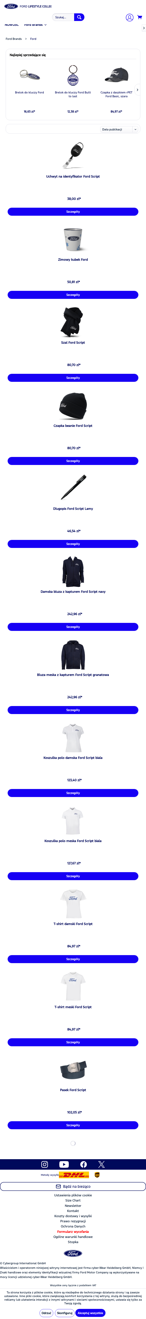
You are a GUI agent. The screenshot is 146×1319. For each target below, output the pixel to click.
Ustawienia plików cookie (73, 1195)
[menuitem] (67, 17)
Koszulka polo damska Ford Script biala (73, 758)
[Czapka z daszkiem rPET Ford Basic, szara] (116, 75)
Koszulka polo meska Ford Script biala (73, 841)
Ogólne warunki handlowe (73, 1237)
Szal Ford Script (73, 342)
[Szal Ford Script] (73, 322)
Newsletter (73, 1206)
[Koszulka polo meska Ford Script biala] (73, 821)
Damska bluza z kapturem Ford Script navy (73, 592)
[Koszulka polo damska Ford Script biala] (73, 738)
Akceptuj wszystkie (90, 1313)
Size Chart (73, 1200)
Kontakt (73, 1211)
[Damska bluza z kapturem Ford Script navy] (73, 571)
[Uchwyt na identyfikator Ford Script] (73, 156)
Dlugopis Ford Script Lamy (73, 509)
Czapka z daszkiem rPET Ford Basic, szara (117, 94)
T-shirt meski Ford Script (73, 1007)
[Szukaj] (79, 17)
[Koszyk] (140, 17)
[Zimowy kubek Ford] (73, 239)
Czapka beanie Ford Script (73, 426)
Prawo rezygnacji (73, 1221)
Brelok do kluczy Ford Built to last (73, 94)
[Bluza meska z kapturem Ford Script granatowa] (73, 655)
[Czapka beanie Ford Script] (73, 405)
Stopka (73, 1242)
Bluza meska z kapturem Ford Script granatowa (73, 675)
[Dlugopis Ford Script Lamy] (73, 488)
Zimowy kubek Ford (73, 259)
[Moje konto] (128, 18)
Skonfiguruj (64, 1313)
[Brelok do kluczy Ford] (29, 75)
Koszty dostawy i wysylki (73, 1216)
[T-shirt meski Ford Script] (73, 987)
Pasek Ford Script (73, 1090)
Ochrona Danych (73, 1226)
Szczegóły (73, 211)
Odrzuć (46, 1313)
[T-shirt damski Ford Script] (73, 904)
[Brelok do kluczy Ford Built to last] (73, 75)
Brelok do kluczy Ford (29, 92)
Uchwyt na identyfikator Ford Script (73, 176)
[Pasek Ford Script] (73, 1070)
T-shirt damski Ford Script (73, 924)
